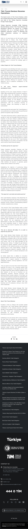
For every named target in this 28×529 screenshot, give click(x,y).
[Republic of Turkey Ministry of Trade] (14, 448)
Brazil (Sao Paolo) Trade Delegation (10, 420)
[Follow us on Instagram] (15, 502)
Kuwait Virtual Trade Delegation (10, 417)
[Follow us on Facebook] (7, 502)
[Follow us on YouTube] (19, 502)
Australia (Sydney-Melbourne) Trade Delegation (13, 380)
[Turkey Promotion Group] (14, 440)
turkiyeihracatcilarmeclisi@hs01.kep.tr (12, 484)
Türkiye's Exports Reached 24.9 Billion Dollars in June (14, 393)
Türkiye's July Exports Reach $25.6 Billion (12, 347)
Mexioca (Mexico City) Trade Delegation (11, 383)
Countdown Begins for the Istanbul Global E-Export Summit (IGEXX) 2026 (13, 388)
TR (20, 1)
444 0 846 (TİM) (7, 479)
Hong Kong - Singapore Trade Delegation (12, 376)
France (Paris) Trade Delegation (9, 361)
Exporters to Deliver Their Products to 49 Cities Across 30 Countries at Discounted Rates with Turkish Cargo (13, 353)
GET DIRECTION (6, 474)
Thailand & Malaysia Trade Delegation (11, 365)
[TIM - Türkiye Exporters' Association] (6, 2)
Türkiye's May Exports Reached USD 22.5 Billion (14, 413)
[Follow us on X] (4, 502)
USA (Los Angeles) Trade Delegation (11, 424)
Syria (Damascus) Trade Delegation (10, 409)
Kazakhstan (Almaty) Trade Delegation (11, 369)
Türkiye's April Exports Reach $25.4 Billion (12, 427)
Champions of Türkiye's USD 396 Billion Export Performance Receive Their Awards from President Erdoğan (13, 404)
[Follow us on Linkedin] (11, 502)
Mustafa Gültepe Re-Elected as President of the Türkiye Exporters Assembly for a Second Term (13, 398)
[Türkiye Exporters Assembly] (14, 456)
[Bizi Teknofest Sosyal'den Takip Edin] (23, 502)
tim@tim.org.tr (6, 481)
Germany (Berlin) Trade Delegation (10, 358)
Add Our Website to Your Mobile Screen (14, 510)
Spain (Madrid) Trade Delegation (10, 372)
